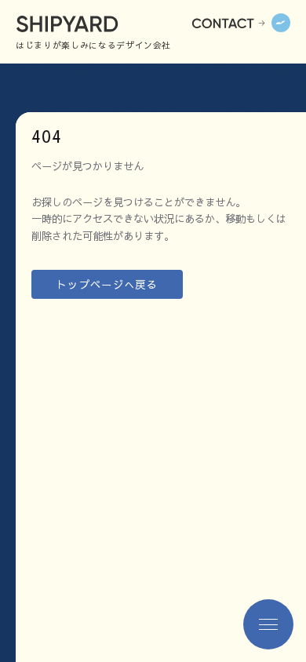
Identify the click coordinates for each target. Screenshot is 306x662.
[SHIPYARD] (83, 23)
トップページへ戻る (107, 284)
